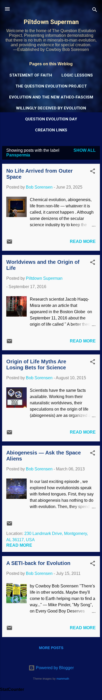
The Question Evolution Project (51, 86)
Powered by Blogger (54, 668)
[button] (92, 172)
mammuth (62, 678)
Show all (84, 150)
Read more (83, 241)
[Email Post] (9, 243)
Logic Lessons (77, 75)
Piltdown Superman (51, 22)
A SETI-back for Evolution (38, 563)
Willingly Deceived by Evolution (51, 108)
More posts (51, 648)
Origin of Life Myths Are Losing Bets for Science (36, 364)
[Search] (95, 11)
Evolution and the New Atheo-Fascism (51, 97)
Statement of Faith (30, 75)
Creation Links (51, 130)
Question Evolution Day (51, 119)
